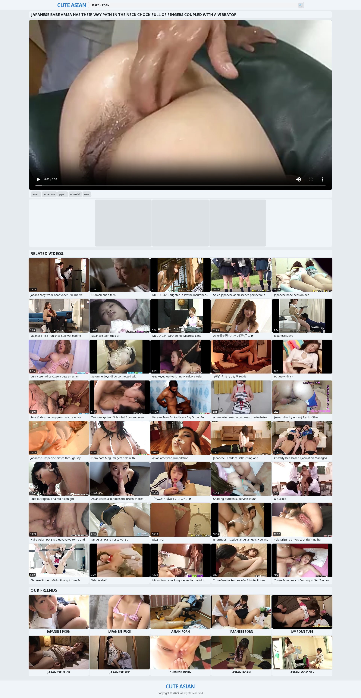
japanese (49, 194)
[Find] (300, 5)
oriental (75, 194)
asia (86, 194)
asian (36, 194)
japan (62, 194)
